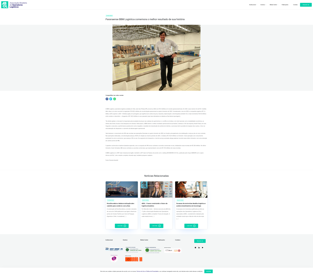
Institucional (252, 4)
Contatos (177, 240)
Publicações (285, 4)
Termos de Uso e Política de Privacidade (147, 271)
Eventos (263, 4)
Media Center (273, 4)
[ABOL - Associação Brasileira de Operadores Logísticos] (14, 5)
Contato (295, 4)
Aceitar (208, 271)
